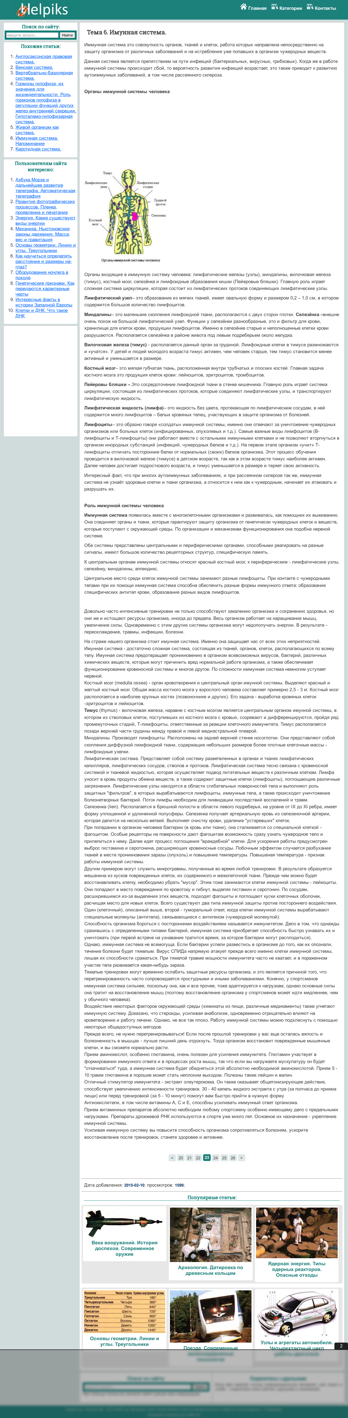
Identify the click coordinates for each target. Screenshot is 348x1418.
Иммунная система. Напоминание (36, 141)
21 (189, 1158)
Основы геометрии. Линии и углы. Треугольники (45, 248)
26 (233, 1158)
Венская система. (34, 67)
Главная (257, 8)
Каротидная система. (38, 149)
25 (224, 1158)
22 (198, 1158)
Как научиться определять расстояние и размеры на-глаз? (43, 261)
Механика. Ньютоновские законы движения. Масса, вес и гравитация (42, 234)
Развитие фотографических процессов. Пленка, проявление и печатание (45, 207)
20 (181, 1158)
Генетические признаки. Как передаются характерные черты (44, 289)
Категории (290, 8)
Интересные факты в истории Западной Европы (43, 302)
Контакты (325, 8)
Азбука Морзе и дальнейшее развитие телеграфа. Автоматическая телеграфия (45, 188)
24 (215, 1158)
